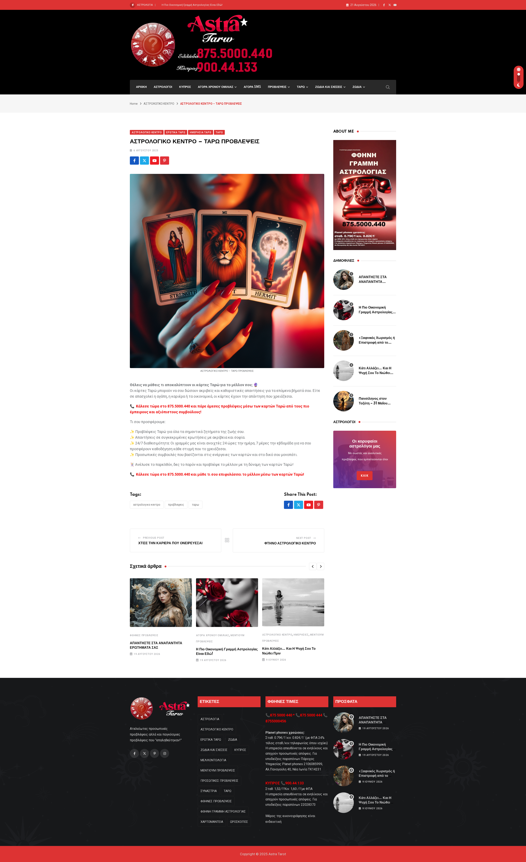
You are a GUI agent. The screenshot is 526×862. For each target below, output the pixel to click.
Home (134, 103)
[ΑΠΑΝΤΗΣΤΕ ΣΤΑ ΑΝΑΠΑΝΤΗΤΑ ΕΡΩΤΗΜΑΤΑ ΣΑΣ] (343, 279)
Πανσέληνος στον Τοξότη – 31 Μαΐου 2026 (373, 403)
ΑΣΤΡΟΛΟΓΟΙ (163, 87)
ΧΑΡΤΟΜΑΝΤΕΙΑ (212, 822)
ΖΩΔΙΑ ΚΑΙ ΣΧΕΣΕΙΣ (328, 87)
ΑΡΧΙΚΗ (141, 87)
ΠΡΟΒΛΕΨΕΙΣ (277, 87)
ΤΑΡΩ (301, 87)
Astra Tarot (277, 854)
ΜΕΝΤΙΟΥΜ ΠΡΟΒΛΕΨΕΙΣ (218, 770)
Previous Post (153, 537)
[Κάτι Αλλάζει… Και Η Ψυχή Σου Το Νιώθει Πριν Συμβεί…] (343, 370)
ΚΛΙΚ (364, 475)
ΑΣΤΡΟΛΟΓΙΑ (210, 719)
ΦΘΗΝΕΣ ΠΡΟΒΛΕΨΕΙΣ (144, 635)
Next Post (303, 538)
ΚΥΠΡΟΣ (185, 87)
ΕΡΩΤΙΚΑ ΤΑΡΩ (211, 739)
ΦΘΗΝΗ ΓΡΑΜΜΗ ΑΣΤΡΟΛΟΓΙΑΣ (223, 811)
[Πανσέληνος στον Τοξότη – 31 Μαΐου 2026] (343, 401)
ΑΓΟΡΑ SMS (252, 87)
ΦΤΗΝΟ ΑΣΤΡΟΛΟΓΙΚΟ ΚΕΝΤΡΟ (290, 543)
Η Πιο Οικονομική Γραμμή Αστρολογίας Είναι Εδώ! (192, 4)
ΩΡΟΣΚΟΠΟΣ (239, 822)
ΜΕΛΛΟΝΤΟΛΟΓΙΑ (213, 760)
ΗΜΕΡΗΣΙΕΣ (301, 634)
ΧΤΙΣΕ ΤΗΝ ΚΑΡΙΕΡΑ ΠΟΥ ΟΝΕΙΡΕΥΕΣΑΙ (170, 543)
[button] (312, 566)
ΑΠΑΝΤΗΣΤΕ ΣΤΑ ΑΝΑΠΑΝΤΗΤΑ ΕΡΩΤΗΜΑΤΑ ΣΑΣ (373, 281)
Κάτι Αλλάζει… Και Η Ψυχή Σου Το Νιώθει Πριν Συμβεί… (375, 372)
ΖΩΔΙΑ (357, 87)
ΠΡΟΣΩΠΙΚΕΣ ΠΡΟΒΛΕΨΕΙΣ (219, 781)
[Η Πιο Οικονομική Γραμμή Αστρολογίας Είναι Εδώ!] (343, 310)
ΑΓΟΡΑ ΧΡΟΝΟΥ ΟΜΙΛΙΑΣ (215, 87)
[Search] (388, 86)
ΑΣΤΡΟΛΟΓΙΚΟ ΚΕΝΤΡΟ (159, 103)
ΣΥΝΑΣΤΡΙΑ (209, 791)
